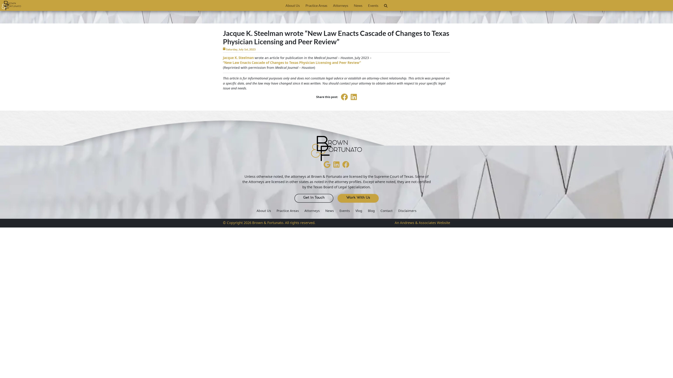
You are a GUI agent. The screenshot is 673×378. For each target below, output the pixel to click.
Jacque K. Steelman (238, 57)
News (358, 5)
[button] (385, 6)
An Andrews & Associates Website (422, 222)
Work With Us (358, 197)
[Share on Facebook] (344, 100)
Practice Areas (316, 5)
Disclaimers (407, 210)
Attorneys (340, 5)
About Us (292, 5)
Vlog (358, 210)
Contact (386, 210)
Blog (371, 210)
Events (373, 5)
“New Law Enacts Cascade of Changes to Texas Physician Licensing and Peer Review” (292, 62)
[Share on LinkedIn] (354, 100)
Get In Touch (314, 197)
